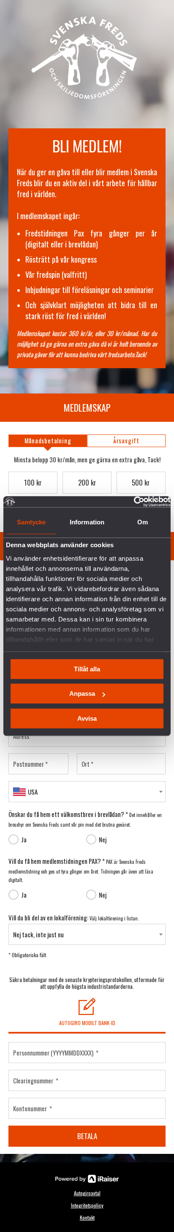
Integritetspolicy (87, 1205)
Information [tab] (87, 522)
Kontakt (87, 1217)
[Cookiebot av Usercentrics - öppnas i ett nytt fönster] (134, 501)
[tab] (47, 440)
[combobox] (87, 791)
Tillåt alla (87, 669)
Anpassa (82, 693)
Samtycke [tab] (31, 522)
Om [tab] (142, 522)
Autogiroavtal (87, 1193)
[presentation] (48, 441)
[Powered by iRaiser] (87, 1179)
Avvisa (87, 718)
